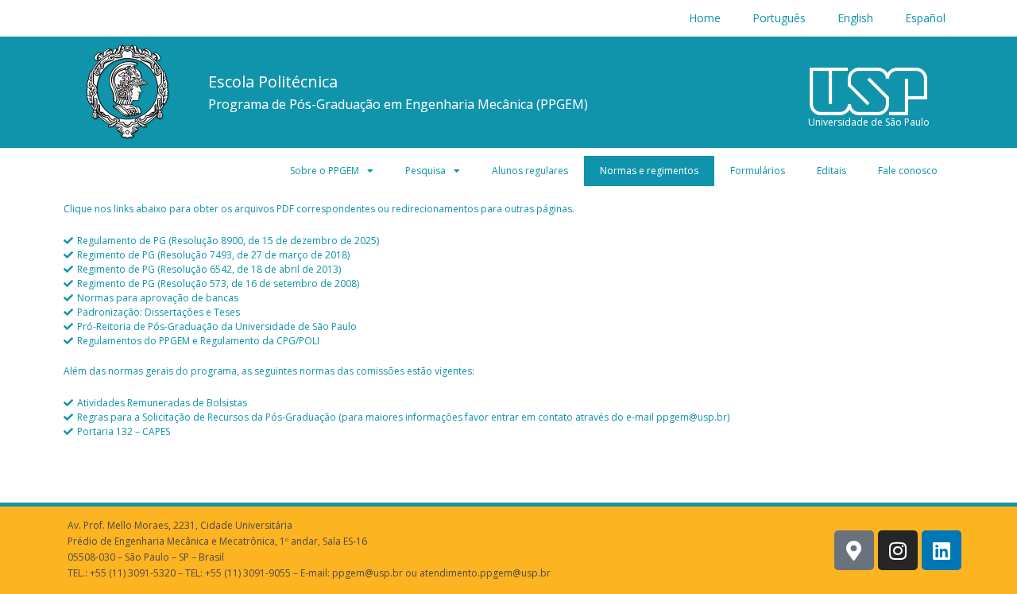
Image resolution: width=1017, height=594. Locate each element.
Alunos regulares (530, 170)
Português (779, 17)
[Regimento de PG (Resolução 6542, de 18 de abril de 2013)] (508, 269)
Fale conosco (908, 170)
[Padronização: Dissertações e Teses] (508, 312)
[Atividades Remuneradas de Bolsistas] (508, 403)
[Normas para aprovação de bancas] (508, 298)
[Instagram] (898, 550)
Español (925, 17)
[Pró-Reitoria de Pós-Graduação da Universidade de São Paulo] (508, 327)
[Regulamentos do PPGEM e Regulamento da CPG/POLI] (508, 341)
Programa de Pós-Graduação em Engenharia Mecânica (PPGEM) (398, 104)
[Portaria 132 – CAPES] (508, 432)
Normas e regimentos (649, 170)
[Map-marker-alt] (854, 550)
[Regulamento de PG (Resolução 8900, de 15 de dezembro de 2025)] (508, 241)
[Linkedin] (941, 550)
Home (705, 17)
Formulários (757, 170)
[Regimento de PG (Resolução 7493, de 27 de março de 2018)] (508, 255)
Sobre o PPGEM (324, 170)
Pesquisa (425, 170)
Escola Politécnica (273, 81)
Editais (831, 170)
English (855, 17)
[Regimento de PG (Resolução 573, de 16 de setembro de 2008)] (508, 284)
